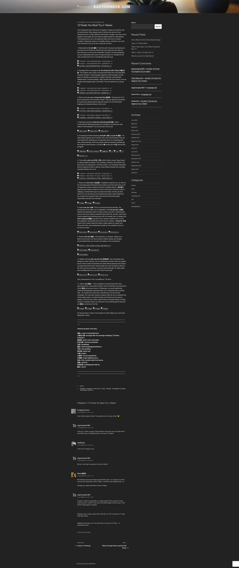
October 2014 (135, 138)
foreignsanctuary (83, 410)
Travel (133, 203)
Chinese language (93, 388)
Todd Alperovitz (137, 78)
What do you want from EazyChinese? (142, 56)
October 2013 (135, 162)
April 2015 (134, 127)
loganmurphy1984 (83, 425)
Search (133, 22)
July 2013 (134, 173)
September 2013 (136, 165)
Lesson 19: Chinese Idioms (139, 43)
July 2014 (134, 148)
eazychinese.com (112, 6)
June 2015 (134, 120)
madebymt (81, 443)
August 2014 (135, 145)
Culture (133, 185)
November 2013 (136, 158)
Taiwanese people (86, 390)
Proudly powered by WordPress (86, 564)
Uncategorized (135, 206)
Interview (134, 192)
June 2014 (134, 152)
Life (132, 199)
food (103, 388)
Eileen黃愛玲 (81, 473)
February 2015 (135, 134)
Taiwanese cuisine (118, 388)
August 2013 (135, 169)
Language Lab (152, 87)
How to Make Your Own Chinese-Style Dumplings (145, 40)
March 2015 (134, 130)
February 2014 (135, 155)
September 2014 (136, 141)
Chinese (83, 388)
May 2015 (134, 124)
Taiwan (108, 388)
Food (82, 386)
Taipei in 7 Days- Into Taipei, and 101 (142, 52)
